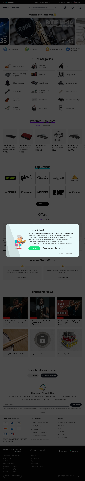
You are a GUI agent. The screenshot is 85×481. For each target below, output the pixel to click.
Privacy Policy (69, 253)
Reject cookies (48, 248)
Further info (59, 248)
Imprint (61, 253)
